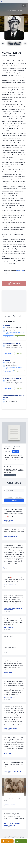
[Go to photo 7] (14, 794)
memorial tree (20, 270)
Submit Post (14, 500)
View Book (7, 451)
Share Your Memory (10, 475)
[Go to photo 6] (13, 794)
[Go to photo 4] (11, 794)
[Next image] (25, 787)
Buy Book (15, 451)
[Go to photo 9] (16, 794)
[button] (14, 787)
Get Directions (8, 336)
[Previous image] (3, 787)
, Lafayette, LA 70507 (11, 403)
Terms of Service (18, 837)
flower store (19, 273)
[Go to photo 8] (15, 794)
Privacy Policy (10, 837)
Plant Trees (19, 336)
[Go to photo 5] (12, 794)
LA (6, 350)
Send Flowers (19, 406)
